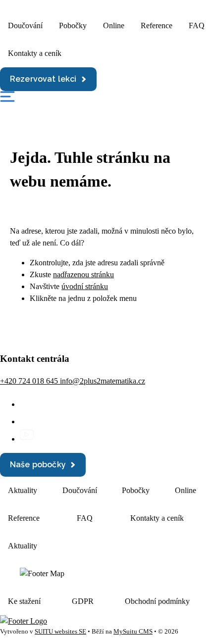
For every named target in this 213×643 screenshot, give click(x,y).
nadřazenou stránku (83, 274)
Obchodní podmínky (157, 601)
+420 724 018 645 (30, 381)
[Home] (23, 621)
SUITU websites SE (60, 631)
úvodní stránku (84, 286)
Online (113, 25)
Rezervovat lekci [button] (43, 79)
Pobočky (73, 25)
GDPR (83, 601)
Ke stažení (24, 601)
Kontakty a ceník (34, 53)
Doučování (25, 25)
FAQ (197, 25)
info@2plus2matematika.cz (102, 381)
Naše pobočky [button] (38, 464)
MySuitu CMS (133, 631)
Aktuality (22, 490)
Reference (156, 25)
